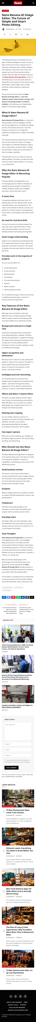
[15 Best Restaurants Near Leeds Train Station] (18, 798)
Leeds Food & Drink (8, 806)
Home (26, 1002)
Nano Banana (19, 587)
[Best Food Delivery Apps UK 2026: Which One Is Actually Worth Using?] (18, 877)
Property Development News (18, 1010)
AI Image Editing (7, 587)
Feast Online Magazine (17, 1007)
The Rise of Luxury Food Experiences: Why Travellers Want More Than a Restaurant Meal (20, 931)
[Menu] (3, 3)
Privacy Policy (13, 1005)
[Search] (33, 3)
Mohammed (10, 29)
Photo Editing (7, 590)
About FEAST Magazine (14, 1002)
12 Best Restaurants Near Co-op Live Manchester (19, 971)
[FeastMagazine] (18, 3)
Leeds (4, 844)
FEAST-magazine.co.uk (18, 1015)
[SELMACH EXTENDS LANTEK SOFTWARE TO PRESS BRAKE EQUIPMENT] (18, 694)
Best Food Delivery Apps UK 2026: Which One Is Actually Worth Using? (18, 891)
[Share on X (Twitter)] (10, 34)
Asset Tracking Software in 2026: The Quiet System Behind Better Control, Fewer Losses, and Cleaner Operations (17, 647)
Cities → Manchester (8, 966)
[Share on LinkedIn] (27, 34)
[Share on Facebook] (4, 34)
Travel (4, 923)
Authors (23, 1005)
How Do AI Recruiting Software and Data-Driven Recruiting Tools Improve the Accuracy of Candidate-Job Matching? (17, 677)
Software (5, 10)
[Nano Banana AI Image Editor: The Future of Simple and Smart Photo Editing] (18, 47)
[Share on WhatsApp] (21, 34)
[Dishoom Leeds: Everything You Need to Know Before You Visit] (18, 836)
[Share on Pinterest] (16, 34)
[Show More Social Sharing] (32, 34)
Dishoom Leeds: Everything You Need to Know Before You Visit (19, 850)
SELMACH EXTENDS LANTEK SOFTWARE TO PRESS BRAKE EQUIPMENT (17, 706)
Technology (6, 885)
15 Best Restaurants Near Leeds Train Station (17, 811)
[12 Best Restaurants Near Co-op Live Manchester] (18, 959)
